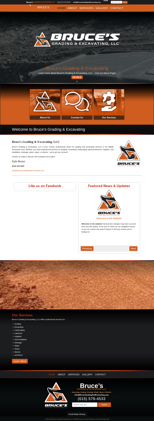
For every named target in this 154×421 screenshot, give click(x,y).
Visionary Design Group (102, 419)
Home (61, 8)
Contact (116, 8)
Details (77, 77)
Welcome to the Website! (109, 218)
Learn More (19, 361)
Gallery (102, 8)
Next (149, 76)
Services (86, 8)
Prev (4, 76)
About (72, 8)
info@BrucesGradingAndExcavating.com (87, 2)
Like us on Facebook (45, 186)
